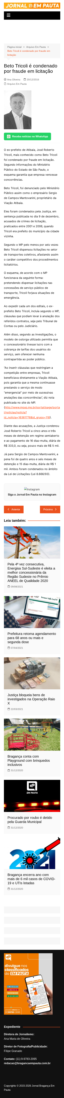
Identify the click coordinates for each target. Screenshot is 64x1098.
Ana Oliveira (13, 79)
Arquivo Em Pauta (17, 83)
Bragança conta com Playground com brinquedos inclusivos (29, 760)
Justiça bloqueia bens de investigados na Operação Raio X (31, 699)
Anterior (15, 509)
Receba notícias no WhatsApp (30, 136)
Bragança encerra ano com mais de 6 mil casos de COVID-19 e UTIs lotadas (31, 879)
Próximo (48, 509)
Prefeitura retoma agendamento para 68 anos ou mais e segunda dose (32, 638)
